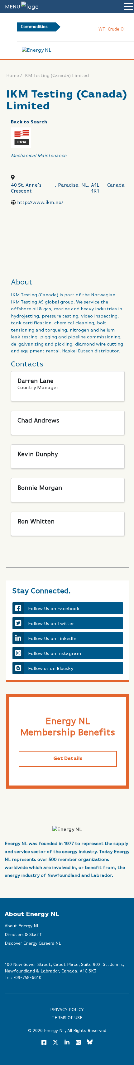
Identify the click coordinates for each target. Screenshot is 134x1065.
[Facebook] (43, 1043)
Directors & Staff (23, 935)
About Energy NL (22, 926)
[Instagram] (78, 1043)
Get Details (68, 758)
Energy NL (54, 1031)
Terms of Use (67, 1018)
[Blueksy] (90, 1043)
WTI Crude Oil (100, 29)
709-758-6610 (27, 978)
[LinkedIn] (67, 1043)
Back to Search (29, 122)
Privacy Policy (67, 1010)
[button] (128, 7)
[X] (55, 1043)
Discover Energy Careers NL (33, 943)
